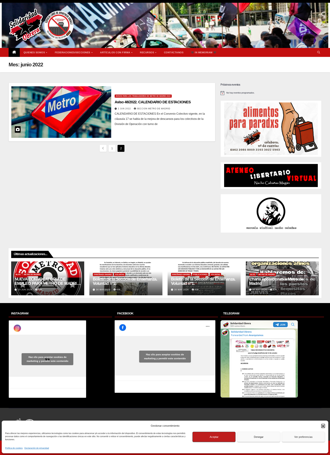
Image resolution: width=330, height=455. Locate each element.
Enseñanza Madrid (103, 274)
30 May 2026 (103, 289)
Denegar (258, 436)
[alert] (271, 93)
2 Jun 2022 (124, 108)
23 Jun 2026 (25, 289)
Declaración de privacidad (36, 448)
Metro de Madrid (32, 274)
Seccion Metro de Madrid (153, 108)
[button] (323, 425)
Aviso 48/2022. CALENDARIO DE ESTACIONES (153, 102)
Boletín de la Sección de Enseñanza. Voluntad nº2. (125, 281)
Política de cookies (14, 448)
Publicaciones (200, 274)
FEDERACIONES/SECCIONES (73, 52)
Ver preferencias (303, 436)
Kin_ (40, 289)
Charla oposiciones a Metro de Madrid (276, 281)
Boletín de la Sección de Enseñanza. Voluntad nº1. (203, 281)
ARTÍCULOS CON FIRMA (115, 52)
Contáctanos (174, 52)
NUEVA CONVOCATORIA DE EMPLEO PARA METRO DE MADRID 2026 (47, 283)
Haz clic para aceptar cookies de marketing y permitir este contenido (47, 359)
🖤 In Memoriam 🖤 (203, 52)
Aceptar (214, 436)
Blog (18, 274)
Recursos (147, 52)
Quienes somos (35, 52)
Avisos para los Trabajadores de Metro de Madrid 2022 (143, 96)
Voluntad (119, 274)
